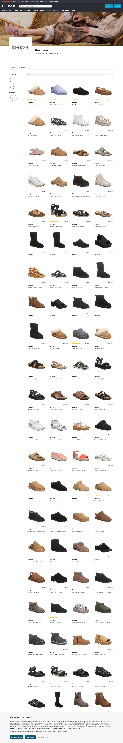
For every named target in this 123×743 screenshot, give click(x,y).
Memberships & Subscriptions (50, 10)
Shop (16, 10)
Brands (74, 10)
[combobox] (35, 6)
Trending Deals (7, 10)
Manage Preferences (43, 737)
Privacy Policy (49, 732)
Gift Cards (65, 10)
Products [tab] (22, 67)
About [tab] (13, 67)
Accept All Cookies (16, 737)
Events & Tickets (25, 10)
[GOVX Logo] (9, 6)
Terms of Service (62, 732)
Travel (35, 10)
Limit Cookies (30, 737)
